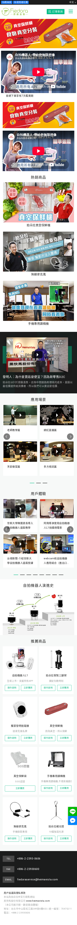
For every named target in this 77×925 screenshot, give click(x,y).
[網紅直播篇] (57, 415)
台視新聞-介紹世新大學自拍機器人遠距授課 (20, 560)
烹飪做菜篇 (13, 466)
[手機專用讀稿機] (38, 301)
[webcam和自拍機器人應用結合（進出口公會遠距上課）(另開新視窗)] (57, 543)
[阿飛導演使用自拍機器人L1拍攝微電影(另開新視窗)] (57, 508)
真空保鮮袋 (20, 776)
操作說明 (12, 688)
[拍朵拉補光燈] (56, 809)
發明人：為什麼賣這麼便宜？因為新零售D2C (34, 377)
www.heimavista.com (38, 900)
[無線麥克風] (38, 252)
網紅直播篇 (50, 430)
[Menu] (70, 11)
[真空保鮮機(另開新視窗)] (38, 115)
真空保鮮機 (56, 725)
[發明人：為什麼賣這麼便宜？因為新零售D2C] (37, 354)
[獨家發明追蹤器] (20, 709)
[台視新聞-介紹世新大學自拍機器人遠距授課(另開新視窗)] (20, 543)
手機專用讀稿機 (38, 323)
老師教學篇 (13, 430)
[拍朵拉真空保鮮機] (38, 202)
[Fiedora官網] (14, 12)
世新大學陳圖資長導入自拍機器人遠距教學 (20, 525)
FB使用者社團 (21, 2)
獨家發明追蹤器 (20, 725)
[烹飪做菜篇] (20, 451)
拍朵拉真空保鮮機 (38, 225)
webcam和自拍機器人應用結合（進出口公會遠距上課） (57, 560)
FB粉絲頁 (6, 2)
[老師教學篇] (20, 415)
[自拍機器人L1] (20, 658)
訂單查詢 (57, 11)
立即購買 (28, 688)
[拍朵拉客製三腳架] (56, 658)
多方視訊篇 (50, 466)
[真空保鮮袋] (20, 759)
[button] (7, 436)
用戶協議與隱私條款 (15, 893)
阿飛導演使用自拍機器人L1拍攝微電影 (57, 525)
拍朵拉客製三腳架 (56, 675)
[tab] (32, 483)
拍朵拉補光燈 (56, 826)
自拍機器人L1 (20, 675)
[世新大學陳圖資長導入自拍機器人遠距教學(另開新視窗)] (20, 508)
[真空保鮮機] (56, 709)
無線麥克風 (38, 274)
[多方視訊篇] (57, 451)
